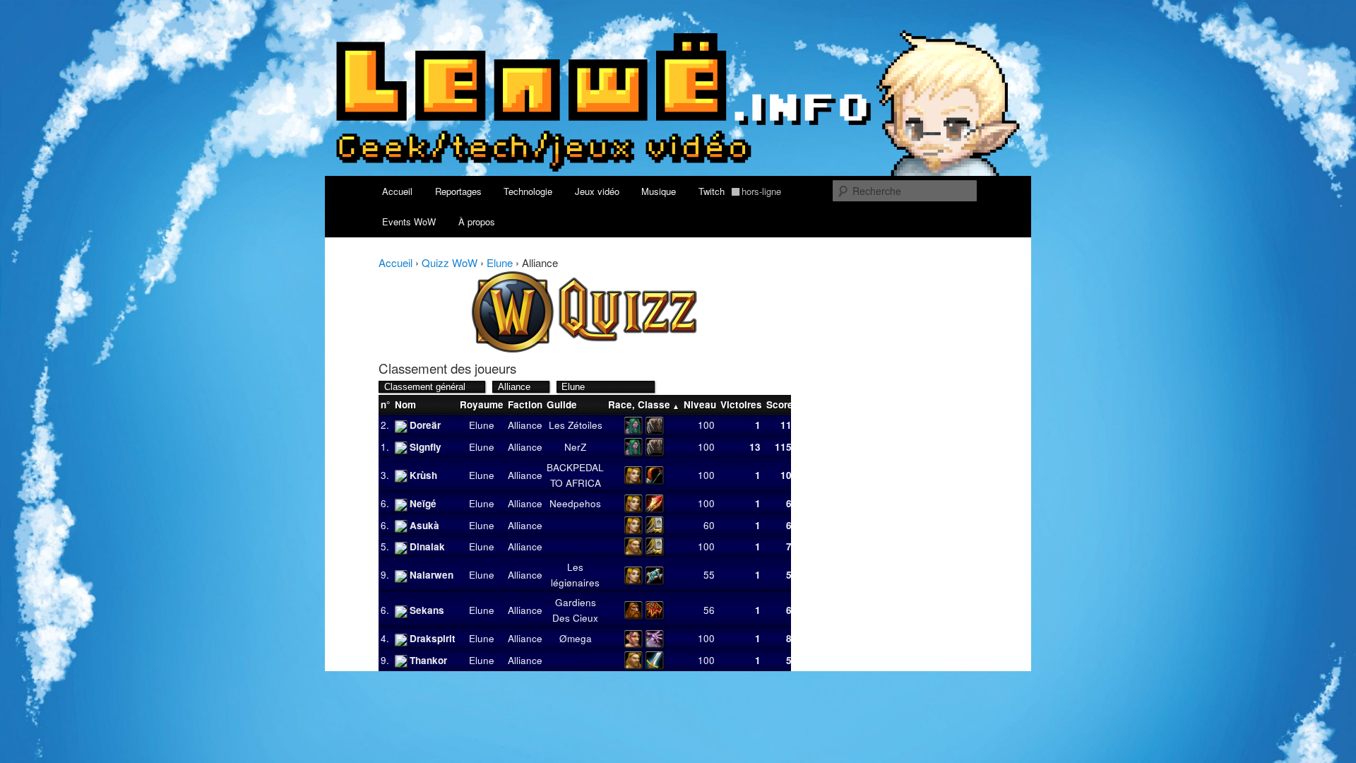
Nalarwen (431, 574)
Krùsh (423, 475)
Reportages (458, 191)
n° (385, 404)
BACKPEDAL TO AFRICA (575, 475)
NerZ (575, 447)
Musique (658, 191)
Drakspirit (433, 638)
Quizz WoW (449, 262)
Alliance (525, 425)
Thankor (428, 660)
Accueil (397, 191)
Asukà (424, 525)
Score (779, 404)
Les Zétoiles (575, 425)
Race (620, 404)
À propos (476, 221)
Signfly (425, 447)
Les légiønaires (575, 574)
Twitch (740, 191)
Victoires (741, 404)
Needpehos (575, 503)
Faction (525, 404)
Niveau (700, 404)
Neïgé (423, 503)
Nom (405, 404)
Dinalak (427, 546)
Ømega (575, 638)
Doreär (425, 425)
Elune (500, 262)
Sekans (427, 610)
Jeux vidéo (597, 191)
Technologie (528, 191)
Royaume (482, 404)
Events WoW (409, 221)
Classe (654, 404)
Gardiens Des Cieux (575, 610)
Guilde (562, 404)
